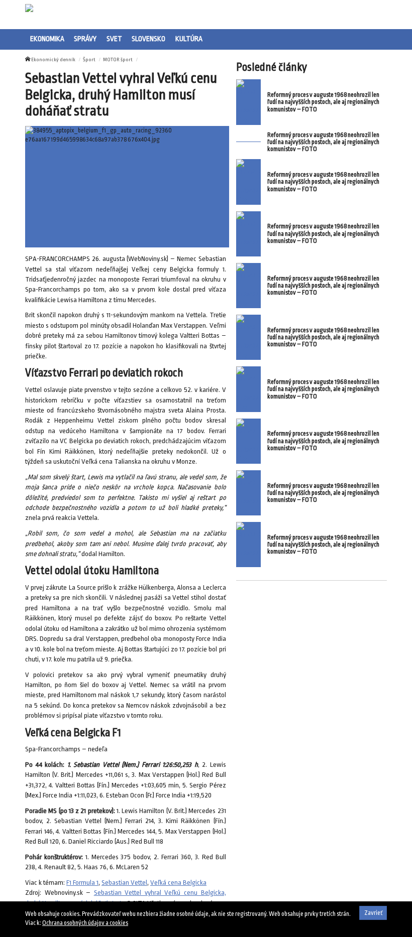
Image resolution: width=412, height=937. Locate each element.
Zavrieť (373, 912)
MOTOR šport (118, 59)
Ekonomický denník (53, 59)
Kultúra (188, 39)
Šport (89, 59)
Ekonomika (47, 39)
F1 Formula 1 (82, 882)
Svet (114, 39)
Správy (85, 39)
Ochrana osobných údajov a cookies (85, 922)
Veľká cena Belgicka (178, 882)
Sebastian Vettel (124, 882)
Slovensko (148, 39)
